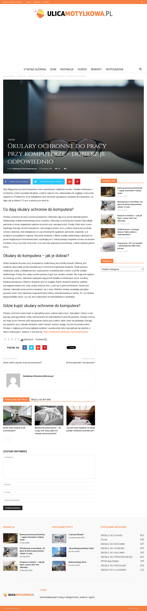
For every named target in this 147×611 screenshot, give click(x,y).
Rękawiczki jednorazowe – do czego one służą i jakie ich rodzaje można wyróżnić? (48, 431)
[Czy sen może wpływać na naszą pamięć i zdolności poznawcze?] (80, 415)
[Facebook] (142, 2)
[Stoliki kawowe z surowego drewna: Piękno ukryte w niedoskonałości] (108, 233)
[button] (140, 69)
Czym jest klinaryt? (76, 535)
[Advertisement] (73, 44)
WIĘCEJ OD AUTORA (41, 399)
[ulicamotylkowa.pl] (73, 13)
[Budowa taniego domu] (59, 566)
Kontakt (46, 2)
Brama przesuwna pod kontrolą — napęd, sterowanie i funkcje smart (129, 190)
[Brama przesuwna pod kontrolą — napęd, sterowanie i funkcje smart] (108, 192)
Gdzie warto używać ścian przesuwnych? (22, 362)
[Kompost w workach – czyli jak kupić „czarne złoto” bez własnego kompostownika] (108, 219)
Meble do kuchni (113, 544)
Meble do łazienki (113, 570)
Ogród (82, 69)
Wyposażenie (114, 69)
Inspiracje (67, 69)
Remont (96, 69)
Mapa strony (133, 608)
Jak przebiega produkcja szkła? (81, 548)
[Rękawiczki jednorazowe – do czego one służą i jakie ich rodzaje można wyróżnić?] (49, 415)
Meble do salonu (113, 552)
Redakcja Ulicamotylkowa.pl (25, 169)
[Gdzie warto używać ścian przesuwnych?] (17, 415)
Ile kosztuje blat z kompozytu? (80, 362)
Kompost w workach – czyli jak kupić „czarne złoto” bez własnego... (129, 218)
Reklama (37, 2)
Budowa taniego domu (77, 562)
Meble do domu (111, 535)
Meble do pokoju (112, 548)
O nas (29, 2)
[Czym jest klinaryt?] (59, 538)
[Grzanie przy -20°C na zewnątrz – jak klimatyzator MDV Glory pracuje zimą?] (108, 247)
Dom (53, 69)
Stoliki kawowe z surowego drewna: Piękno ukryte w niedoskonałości (128, 232)
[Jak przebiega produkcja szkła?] (59, 552)
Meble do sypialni (113, 565)
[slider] (11, 339)
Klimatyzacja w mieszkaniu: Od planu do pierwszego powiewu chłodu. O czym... (129, 204)
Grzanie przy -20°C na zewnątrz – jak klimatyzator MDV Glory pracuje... (130, 245)
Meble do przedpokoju (116, 557)
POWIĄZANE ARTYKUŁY (16, 399)
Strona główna (35, 69)
